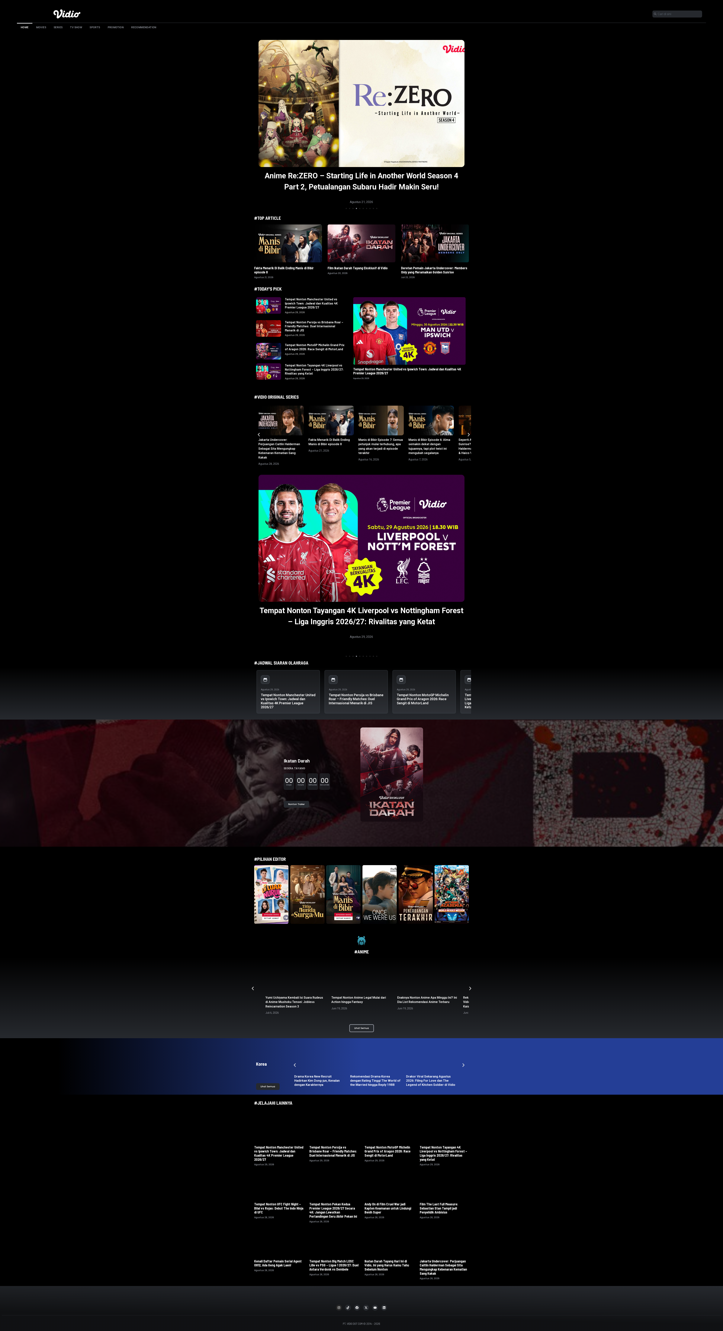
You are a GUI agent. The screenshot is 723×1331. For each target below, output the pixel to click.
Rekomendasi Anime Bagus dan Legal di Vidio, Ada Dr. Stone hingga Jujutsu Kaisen (360, 1002)
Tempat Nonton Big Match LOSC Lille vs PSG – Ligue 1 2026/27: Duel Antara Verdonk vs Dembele (333, 1265)
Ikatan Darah (297, 761)
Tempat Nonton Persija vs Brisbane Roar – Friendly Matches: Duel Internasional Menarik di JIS (314, 326)
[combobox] (677, 14)
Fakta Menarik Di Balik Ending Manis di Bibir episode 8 (284, 270)
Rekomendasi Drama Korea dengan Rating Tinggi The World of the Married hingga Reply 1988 (376, 1081)
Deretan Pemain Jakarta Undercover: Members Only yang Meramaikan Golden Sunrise (434, 270)
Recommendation (143, 27)
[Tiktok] (348, 1308)
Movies (41, 27)
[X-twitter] (366, 1308)
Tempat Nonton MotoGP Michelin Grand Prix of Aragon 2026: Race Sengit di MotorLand (314, 347)
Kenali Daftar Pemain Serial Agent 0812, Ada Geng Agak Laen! (278, 1263)
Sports (95, 27)
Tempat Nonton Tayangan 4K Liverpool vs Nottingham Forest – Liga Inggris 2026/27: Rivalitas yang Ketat (314, 369)
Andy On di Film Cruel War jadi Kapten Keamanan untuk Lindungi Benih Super (388, 1208)
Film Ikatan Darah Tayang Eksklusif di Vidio (358, 268)
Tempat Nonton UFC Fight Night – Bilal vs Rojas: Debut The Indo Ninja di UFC (278, 1208)
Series (58, 27)
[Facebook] (357, 1308)
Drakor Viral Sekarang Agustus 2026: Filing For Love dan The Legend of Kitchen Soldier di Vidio (431, 1081)
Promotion (116, 27)
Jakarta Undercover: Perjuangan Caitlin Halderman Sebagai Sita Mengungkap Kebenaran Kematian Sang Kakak (279, 448)
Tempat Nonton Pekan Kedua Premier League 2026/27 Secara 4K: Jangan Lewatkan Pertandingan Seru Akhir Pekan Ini (362, 621)
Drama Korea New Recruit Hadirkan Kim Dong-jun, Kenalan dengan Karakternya (317, 1081)
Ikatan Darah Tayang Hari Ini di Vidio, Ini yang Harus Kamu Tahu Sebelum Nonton (387, 1265)
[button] (346, 208)
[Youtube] (375, 1308)
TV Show (76, 27)
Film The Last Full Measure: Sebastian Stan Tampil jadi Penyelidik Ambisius (439, 1208)
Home (25, 27)
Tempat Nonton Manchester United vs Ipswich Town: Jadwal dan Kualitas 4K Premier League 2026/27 (311, 303)
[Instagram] (339, 1308)
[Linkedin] (384, 1308)
